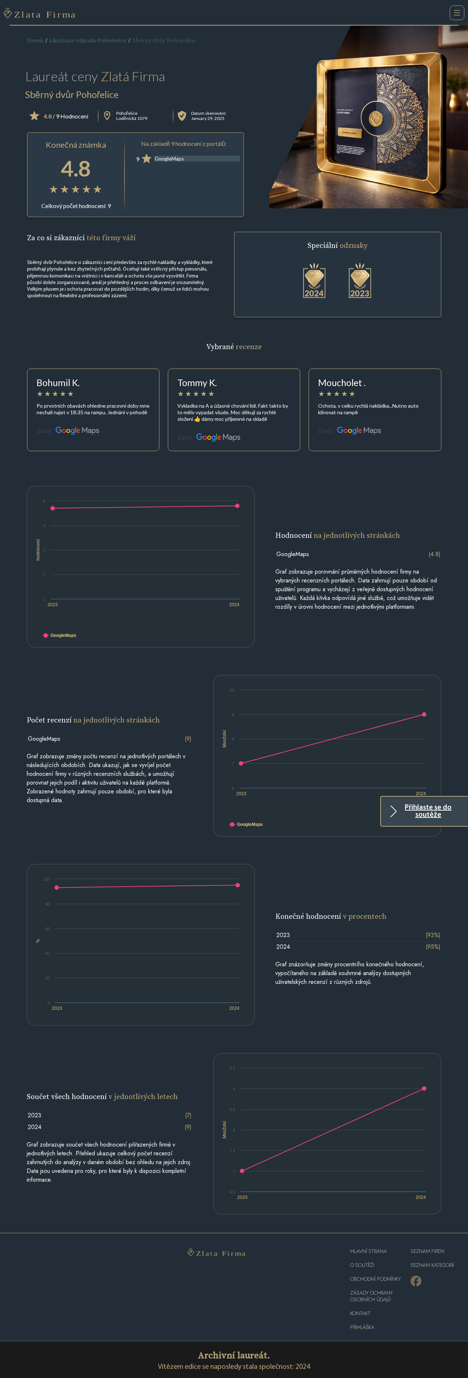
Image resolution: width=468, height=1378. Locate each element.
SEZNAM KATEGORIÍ (432, 1265)
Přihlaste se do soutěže (428, 811)
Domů (35, 41)
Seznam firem (427, 1251)
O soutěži (362, 1265)
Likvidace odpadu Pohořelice (87, 41)
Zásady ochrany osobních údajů (371, 1296)
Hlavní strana (368, 1251)
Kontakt (360, 1313)
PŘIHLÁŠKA (362, 1327)
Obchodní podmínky (375, 1279)
